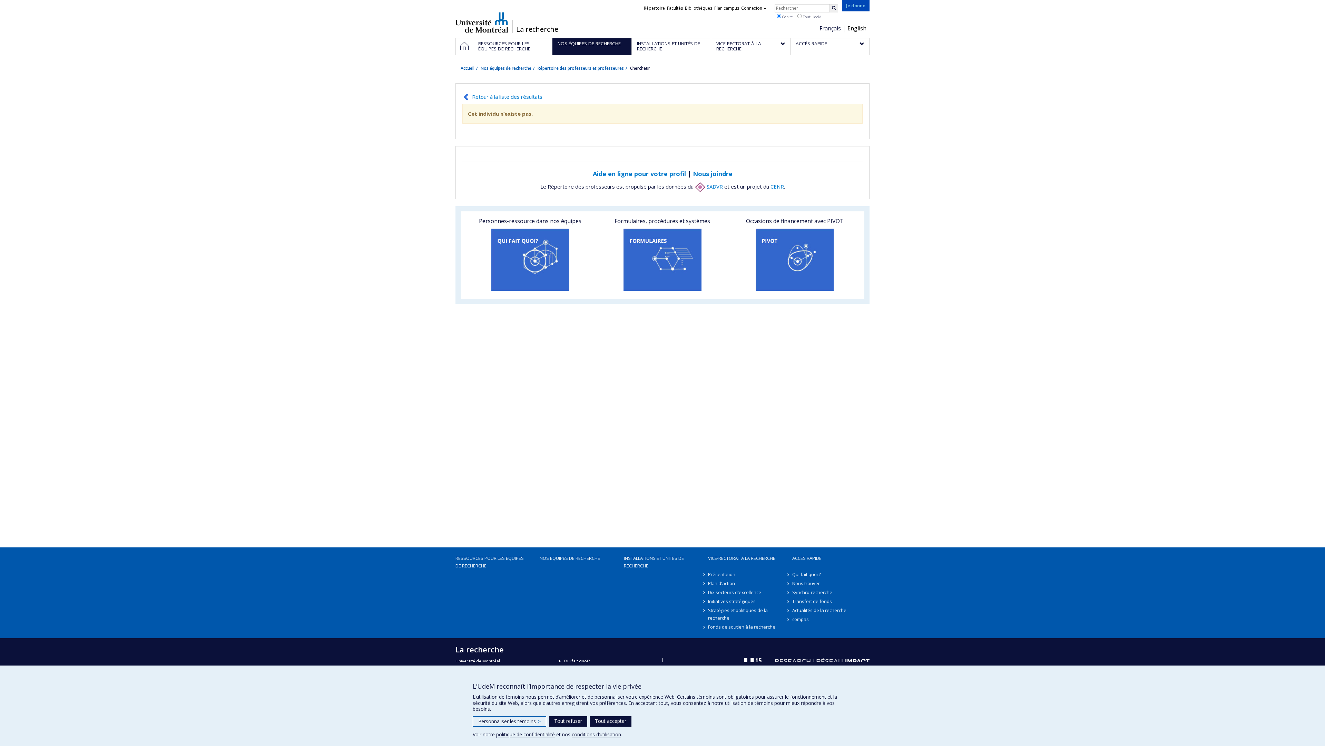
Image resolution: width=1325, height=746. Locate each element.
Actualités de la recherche (819, 610)
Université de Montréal (481, 22)
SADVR (714, 186)
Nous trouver (806, 583)
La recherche (537, 29)
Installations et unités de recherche (654, 562)
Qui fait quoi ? (806, 574)
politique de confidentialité (525, 734)
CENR (777, 186)
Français (830, 28)
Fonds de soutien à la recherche (741, 627)
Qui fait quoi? (577, 661)
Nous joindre (713, 174)
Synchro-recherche (812, 592)
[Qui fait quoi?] (530, 260)
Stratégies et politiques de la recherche (738, 614)
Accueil (467, 68)
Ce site (787, 16)
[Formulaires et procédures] (662, 260)
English (856, 28)
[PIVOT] (794, 260)
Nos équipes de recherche (506, 68)
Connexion (751, 8)
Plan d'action (721, 583)
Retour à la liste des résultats (507, 96)
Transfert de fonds (812, 601)
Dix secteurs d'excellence (734, 592)
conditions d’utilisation (596, 734)
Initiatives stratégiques (732, 601)
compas (800, 619)
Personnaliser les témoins (509, 721)
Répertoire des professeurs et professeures (581, 68)
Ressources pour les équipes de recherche (489, 562)
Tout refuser (568, 721)
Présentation (721, 574)
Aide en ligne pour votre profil (639, 174)
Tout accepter (610, 721)
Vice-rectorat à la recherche (741, 558)
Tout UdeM (812, 16)
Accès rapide (807, 558)
